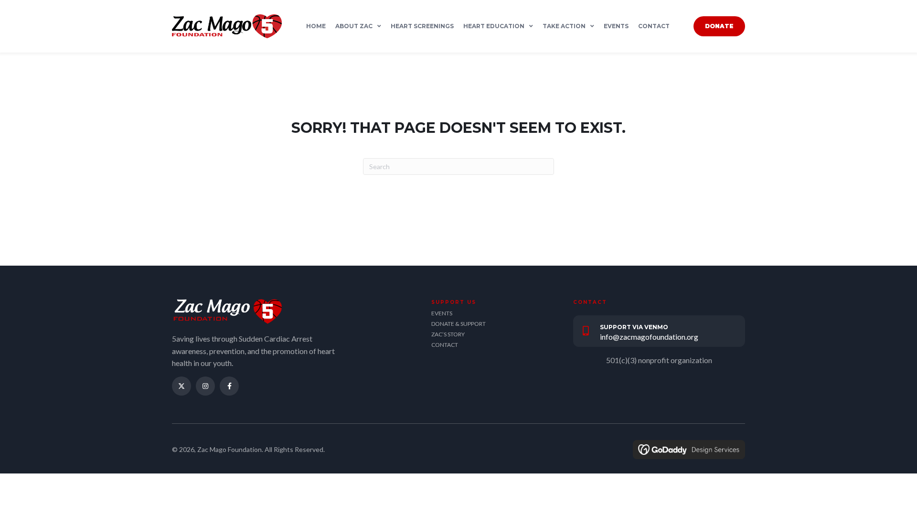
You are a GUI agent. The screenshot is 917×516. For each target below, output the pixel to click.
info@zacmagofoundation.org (649, 336)
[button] (181, 386)
